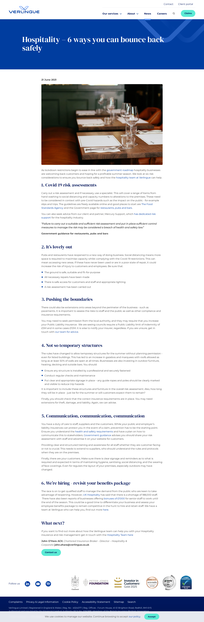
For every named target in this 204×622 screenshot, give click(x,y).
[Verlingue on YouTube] (38, 584)
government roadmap (120, 170)
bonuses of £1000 (114, 498)
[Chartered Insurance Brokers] (75, 582)
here (105, 509)
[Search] (173, 13)
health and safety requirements (94, 431)
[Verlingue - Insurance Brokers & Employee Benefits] (24, 9)
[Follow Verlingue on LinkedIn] (27, 584)
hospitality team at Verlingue (133, 177)
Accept (152, 616)
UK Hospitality (91, 494)
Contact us (51, 552)
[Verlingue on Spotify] (48, 584)
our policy (134, 616)
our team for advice (66, 331)
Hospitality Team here (119, 535)
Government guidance (97, 435)
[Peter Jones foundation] (96, 582)
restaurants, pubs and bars (116, 207)
